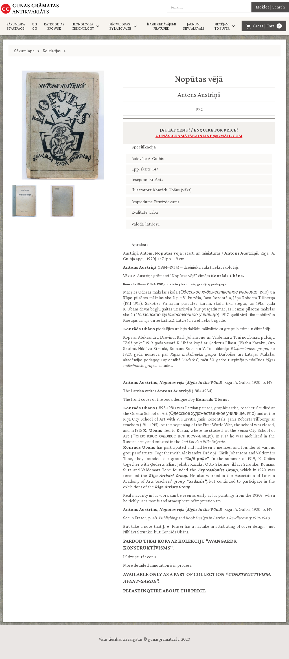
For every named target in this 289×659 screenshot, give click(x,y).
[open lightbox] (62, 125)
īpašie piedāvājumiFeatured (161, 26)
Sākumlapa (24, 50)
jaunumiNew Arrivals (194, 26)
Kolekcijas (52, 50)
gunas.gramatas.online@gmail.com (199, 135)
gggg (34, 26)
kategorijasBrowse (54, 26)
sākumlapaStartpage (15, 26)
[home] (30, 8)
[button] (87, 26)
